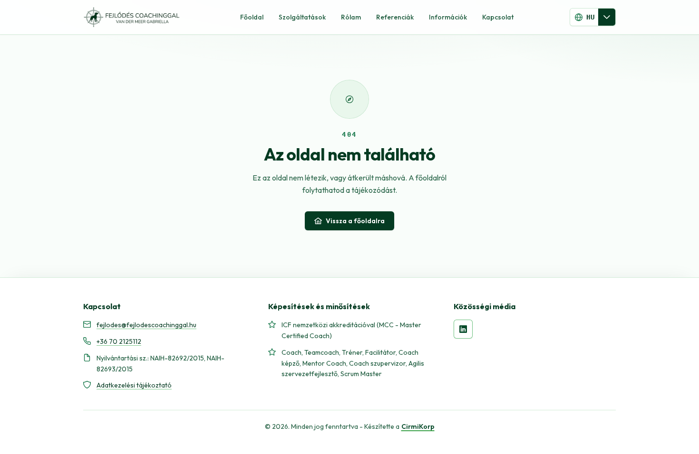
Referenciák (395, 17)
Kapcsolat (498, 17)
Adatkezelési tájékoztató (134, 385)
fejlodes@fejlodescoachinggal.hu (146, 325)
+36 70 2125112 (119, 341)
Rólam (351, 17)
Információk (448, 17)
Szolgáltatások (302, 17)
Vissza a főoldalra (355, 221)
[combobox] (584, 17)
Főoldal (251, 17)
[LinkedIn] (463, 329)
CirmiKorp (418, 426)
